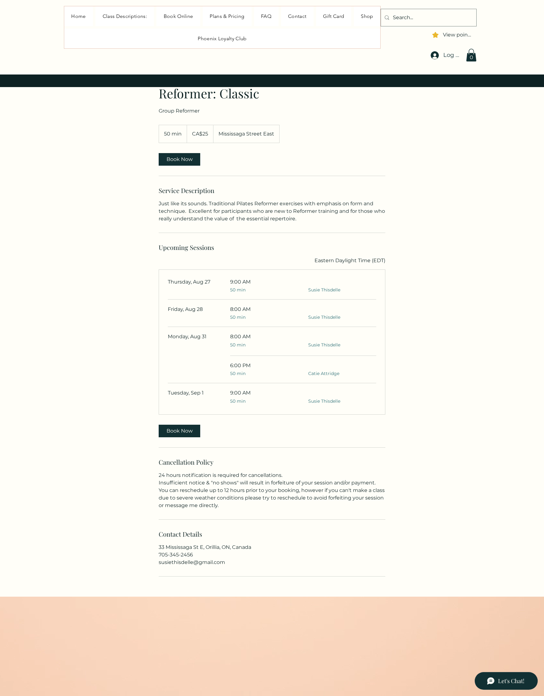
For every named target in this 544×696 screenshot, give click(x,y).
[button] (471, 55)
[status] (349, 260)
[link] (179, 159)
